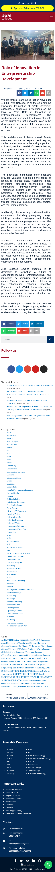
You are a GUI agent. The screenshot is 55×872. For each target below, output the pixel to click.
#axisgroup (45, 640)
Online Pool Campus (15, 556)
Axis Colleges (12, 441)
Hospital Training (14, 514)
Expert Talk (12, 487)
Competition (12, 469)
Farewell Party (13, 493)
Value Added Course (15, 614)
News (9, 550)
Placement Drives (14, 568)
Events (10, 481)
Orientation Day (13, 559)
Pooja (9, 577)
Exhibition (11, 484)
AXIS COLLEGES (24, 661)
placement (22, 686)
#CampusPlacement (37, 643)
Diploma (10, 475)
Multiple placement (15, 547)
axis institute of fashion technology (29, 667)
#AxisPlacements (9, 643)
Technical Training (14, 601)
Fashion (10, 496)
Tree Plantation (13, 604)
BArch (9, 447)
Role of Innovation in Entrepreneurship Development (20, 73)
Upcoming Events (14, 610)
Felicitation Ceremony (16, 502)
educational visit (18, 683)
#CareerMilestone (8, 649)
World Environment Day (17, 626)
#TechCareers (23, 658)
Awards (10, 438)
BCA (8, 453)
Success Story (32, 686)
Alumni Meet (12, 435)
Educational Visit (14, 478)
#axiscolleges (26, 639)
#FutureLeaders (43, 649)
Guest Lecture (12, 508)
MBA (9, 535)
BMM (9, 459)
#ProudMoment (8, 655)
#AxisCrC (36, 640)
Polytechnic (12, 574)
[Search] (50, 339)
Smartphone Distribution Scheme (20, 589)
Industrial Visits (13, 523)
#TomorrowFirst (36, 658)
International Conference (17, 526)
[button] (51, 17)
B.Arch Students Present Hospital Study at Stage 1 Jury (30, 385)
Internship (11, 532)
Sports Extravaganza (15, 592)
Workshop (11, 620)
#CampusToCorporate (31, 646)
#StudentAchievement (26, 655)
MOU (9, 544)
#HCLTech (5, 652)
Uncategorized (13, 608)
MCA (9, 538)
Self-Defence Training (16, 580)
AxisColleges (38, 661)
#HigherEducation (17, 652)
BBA (8, 451)
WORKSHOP (43, 686)
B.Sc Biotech (12, 444)
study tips (11, 598)
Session (10, 586)
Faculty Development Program (20, 490)
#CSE (19, 649)
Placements (12, 571)
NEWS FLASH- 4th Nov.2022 (18, 553)
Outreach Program (14, 562)
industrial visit (30, 683)
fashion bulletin (13, 499)
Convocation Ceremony (16, 472)
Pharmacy (11, 565)
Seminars (11, 583)
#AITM (10, 640)
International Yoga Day (16, 529)
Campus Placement (32, 680)
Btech (9, 463)
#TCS (15, 658)
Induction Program (15, 520)
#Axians (16, 640)
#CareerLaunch (47, 646)
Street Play (11, 595)
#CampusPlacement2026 (11, 646)
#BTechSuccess (23, 643)
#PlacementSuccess (33, 652)
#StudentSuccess (42, 655)
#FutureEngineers (28, 649)
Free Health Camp (14, 505)
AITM (9, 432)
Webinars (11, 616)
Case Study (11, 465)
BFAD (9, 457)
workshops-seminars (15, 623)
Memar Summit (13, 541)
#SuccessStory (7, 658)
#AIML (4, 640)
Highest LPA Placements (17, 511)
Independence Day (14, 517)
